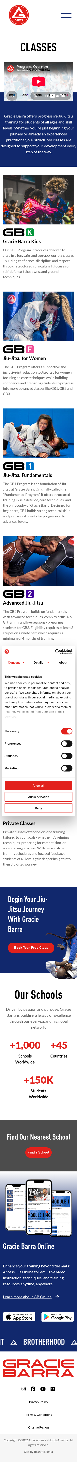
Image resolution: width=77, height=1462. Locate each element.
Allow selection (38, 796)
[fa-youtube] (43, 1389)
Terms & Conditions (38, 1414)
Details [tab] (38, 662)
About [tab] (63, 662)
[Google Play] (57, 1317)
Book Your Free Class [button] (31, 948)
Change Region (38, 1427)
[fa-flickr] (53, 1389)
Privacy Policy (38, 1402)
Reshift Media (43, 1451)
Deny (38, 808)
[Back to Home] (19, 14)
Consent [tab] (14, 662)
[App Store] (19, 1317)
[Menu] (68, 15)
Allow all (38, 785)
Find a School (38, 1152)
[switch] (66, 743)
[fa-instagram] (24, 1389)
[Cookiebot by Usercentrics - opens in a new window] (55, 651)
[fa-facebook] (33, 1389)
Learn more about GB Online (27, 1296)
